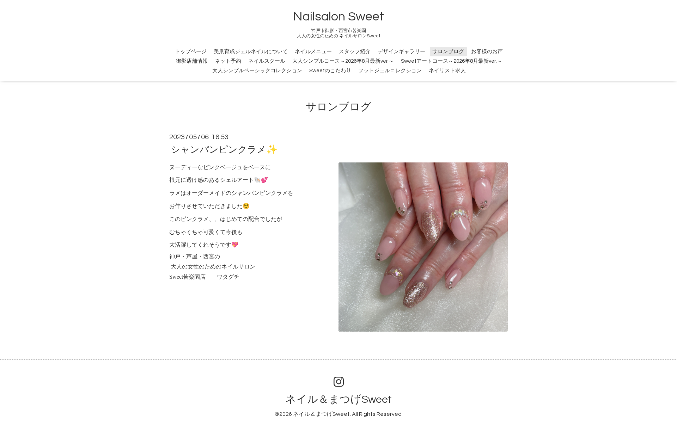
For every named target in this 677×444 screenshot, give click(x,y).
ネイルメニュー (313, 51)
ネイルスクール (266, 61)
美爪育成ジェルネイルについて (251, 51)
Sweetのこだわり (330, 70)
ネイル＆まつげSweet (338, 399)
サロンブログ (448, 51)
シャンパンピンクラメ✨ (224, 149)
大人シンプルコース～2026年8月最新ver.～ (343, 61)
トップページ (191, 51)
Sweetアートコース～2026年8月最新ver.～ (451, 61)
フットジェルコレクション (390, 70)
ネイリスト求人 (447, 70)
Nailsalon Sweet (338, 16)
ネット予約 (228, 61)
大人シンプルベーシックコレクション (257, 70)
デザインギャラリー (401, 51)
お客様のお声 (487, 51)
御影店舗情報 (192, 61)
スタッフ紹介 (355, 51)
